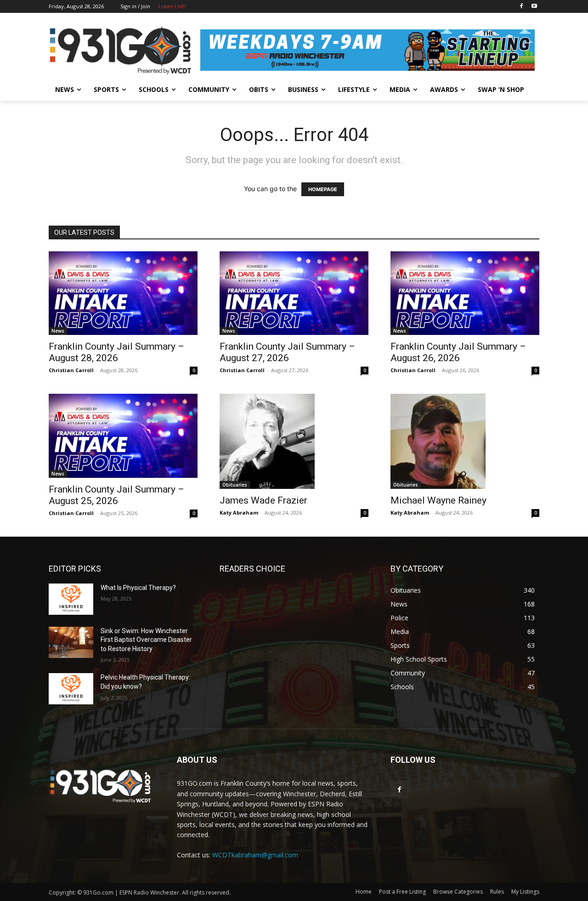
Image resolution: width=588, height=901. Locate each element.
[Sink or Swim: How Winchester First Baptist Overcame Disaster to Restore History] (71, 642)
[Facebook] (521, 6)
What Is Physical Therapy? (138, 587)
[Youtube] (534, 6)
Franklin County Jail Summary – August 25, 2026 (116, 495)
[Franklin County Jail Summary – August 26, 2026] (464, 293)
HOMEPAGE (322, 189)
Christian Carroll (71, 370)
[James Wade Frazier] (294, 441)
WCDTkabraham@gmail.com (255, 854)
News (57, 331)
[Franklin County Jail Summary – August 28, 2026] (123, 293)
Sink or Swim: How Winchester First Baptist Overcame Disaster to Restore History (146, 639)
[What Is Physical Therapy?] (71, 599)
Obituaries (234, 485)
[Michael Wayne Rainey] (464, 441)
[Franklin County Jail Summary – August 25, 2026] (123, 435)
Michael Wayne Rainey (438, 500)
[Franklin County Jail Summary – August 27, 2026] (294, 293)
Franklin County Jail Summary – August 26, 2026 (458, 352)
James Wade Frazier (263, 500)
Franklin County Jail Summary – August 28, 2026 (116, 352)
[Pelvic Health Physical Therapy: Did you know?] (71, 688)
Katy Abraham (239, 512)
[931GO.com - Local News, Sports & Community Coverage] (122, 50)
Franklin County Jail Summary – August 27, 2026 (287, 352)
